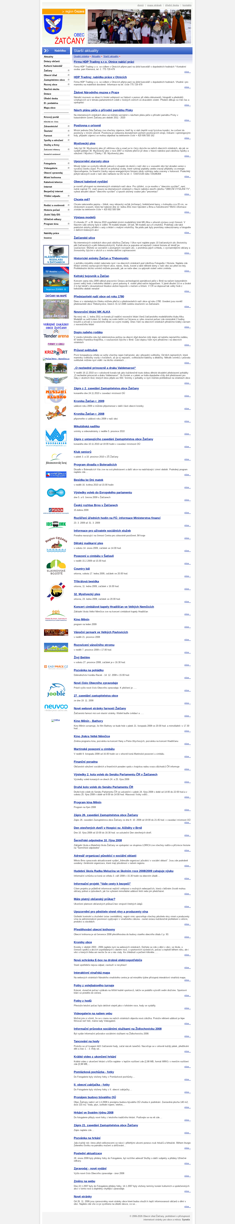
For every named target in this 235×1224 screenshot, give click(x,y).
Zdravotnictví (51, 126)
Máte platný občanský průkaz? (94, 899)
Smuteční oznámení (52, 154)
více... (187, 72)
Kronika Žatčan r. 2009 (89, 401)
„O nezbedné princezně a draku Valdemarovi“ (105, 368)
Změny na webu (84, 1181)
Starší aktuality (111, 56)
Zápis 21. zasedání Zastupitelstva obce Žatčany (106, 1125)
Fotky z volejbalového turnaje (94, 985)
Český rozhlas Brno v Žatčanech (96, 505)
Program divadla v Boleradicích (95, 464)
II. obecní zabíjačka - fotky (92, 1084)
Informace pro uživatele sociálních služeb (102, 530)
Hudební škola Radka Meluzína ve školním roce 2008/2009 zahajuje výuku (123, 871)
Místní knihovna (52, 177)
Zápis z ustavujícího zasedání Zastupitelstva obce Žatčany (113, 439)
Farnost (48, 135)
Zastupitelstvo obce (54, 80)
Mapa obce (49, 108)
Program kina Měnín (87, 802)
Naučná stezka (51, 89)
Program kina (51, 224)
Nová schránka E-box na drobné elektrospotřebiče (108, 960)
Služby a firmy (51, 145)
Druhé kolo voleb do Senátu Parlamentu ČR (103, 787)
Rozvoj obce (50, 84)
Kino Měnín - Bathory (88, 721)
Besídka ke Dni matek (88, 480)
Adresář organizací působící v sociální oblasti (105, 855)
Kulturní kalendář (53, 66)
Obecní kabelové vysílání (91, 181)
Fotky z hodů (83, 1000)
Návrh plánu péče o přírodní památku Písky (103, 110)
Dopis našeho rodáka (88, 332)
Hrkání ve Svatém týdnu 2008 (93, 1112)
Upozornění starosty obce (91, 161)
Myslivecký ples (84, 143)
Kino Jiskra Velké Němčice (92, 736)
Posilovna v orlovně (87, 125)
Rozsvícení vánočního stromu (94, 645)
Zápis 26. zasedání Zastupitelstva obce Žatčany (106, 815)
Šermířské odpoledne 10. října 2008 (98, 840)
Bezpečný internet (53, 191)
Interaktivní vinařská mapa (92, 972)
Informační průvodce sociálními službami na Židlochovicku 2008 (118, 1028)
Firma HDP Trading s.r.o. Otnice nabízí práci (104, 61)
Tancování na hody (86, 1041)
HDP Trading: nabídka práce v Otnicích (100, 77)
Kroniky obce (83, 942)
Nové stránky (83, 1196)
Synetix (186, 1219)
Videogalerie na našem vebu (93, 1013)
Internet (48, 186)
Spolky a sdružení (53, 140)
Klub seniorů (82, 452)
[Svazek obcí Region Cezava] (63, 11)
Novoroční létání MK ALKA (92, 311)
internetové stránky (153, 1219)
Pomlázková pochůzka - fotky (94, 1072)
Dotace (47, 94)
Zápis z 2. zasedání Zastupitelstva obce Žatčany (106, 388)
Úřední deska (51, 98)
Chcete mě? (82, 199)
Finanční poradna (86, 761)
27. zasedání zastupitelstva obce (96, 695)
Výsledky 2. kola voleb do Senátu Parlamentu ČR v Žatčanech (115, 774)
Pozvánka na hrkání (87, 1138)
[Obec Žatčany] (63, 28)
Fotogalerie (50, 163)
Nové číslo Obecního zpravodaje (96, 683)
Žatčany (48, 70)
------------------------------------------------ (56, 112)
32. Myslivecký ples (87, 594)
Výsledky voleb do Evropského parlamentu (103, 492)
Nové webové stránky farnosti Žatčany (100, 708)
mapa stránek (154, 5)
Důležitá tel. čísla (51, 122)
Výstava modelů (84, 217)
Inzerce (48, 238)
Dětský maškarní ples (88, 543)
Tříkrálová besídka (86, 581)
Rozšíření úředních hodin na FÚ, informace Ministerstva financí (117, 518)
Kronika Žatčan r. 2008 (89, 414)
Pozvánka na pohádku (89, 670)
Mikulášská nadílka (87, 426)
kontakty (187, 5)
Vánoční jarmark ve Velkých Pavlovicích (101, 632)
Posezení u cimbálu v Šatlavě (94, 556)
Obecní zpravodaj (53, 173)
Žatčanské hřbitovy (52, 150)
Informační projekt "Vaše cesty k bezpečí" (102, 883)
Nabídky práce (51, 233)
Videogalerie (50, 168)
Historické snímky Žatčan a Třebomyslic (101, 258)
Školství (48, 131)
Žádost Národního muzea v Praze (96, 92)
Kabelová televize (53, 182)
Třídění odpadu (52, 196)
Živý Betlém (82, 657)
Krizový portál (51, 117)
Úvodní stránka (81, 56)
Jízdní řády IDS (52, 214)
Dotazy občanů (52, 61)
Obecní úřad (50, 75)
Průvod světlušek (85, 350)
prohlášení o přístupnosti (177, 1216)
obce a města (174, 1219)
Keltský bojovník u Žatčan (91, 276)
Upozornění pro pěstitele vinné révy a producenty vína (111, 911)
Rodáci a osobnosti (54, 205)
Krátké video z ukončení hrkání (95, 1056)
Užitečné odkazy (52, 219)
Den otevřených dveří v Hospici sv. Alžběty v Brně (108, 827)
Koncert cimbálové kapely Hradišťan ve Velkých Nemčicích (114, 606)
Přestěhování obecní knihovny (94, 929)
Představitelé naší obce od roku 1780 (99, 296)
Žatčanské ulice (84, 238)
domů (140, 5)
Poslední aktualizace (88, 1153)
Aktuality (48, 56)
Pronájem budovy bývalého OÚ (95, 1097)
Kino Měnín (81, 619)
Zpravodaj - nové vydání (90, 1168)
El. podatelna (51, 103)
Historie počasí (52, 210)
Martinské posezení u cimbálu (94, 749)
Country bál (82, 568)
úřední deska (172, 5)
